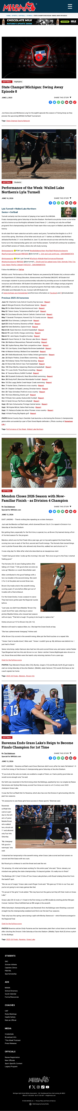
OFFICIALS (10, 1051)
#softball (49, 251)
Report (47, 302)
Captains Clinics (11, 968)
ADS (7, 982)
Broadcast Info (10, 1037)
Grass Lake (31, 939)
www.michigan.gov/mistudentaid (15, 293)
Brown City (30, 676)
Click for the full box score (12, 660)
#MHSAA (24, 254)
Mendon (22, 676)
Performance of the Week (16, 429)
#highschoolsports (60, 251)
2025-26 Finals (12, 676)
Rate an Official (10, 1020)
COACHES (10, 1005)
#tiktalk (41, 259)
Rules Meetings (11, 1014)
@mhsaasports (7, 251)
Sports (14, 15)
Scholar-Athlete (11, 965)
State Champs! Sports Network (18, 121)
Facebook (53, 293)
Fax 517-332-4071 (40, 1095)
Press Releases (11, 1043)
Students (17, 182)
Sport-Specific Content (13, 1063)
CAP (6, 1011)
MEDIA (8, 1028)
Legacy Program (11, 1066)
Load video (42, 67)
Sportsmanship (10, 974)
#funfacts (34, 259)
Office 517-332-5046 (28, 1095)
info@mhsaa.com (50, 1095)
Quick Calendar (10, 994)
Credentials (9, 1034)
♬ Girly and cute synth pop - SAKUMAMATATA (56, 254)
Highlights (18, 82)
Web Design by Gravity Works (40, 1104)
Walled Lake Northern (35, 429)
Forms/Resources (12, 997)
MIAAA (7, 988)
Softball (22, 15)
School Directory (11, 991)
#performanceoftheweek (11, 254)
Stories (29, 15)
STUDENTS (10, 956)
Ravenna (22, 939)
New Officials (10, 1060)
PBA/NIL (8, 971)
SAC (6, 961)
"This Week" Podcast (13, 1040)
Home (8, 15)
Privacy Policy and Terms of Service (46, 1101)
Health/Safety (10, 1017)
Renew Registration (12, 1057)
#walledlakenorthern (38, 251)
